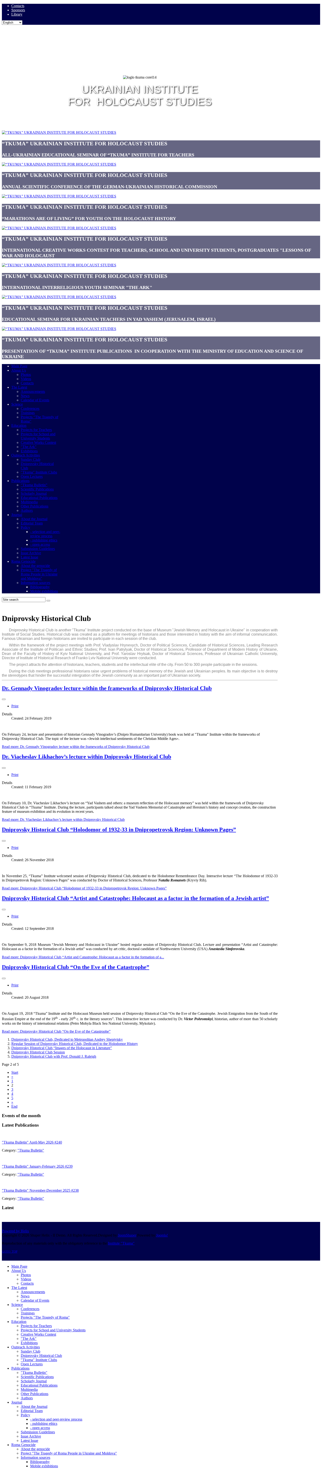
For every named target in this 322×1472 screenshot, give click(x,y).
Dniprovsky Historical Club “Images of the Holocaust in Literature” (61, 1048)
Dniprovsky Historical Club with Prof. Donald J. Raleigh (53, 1056)
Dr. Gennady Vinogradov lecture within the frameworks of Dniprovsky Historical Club (107, 688)
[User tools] (4, 699)
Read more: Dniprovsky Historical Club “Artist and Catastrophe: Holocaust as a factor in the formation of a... (83, 957)
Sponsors (18, 10)
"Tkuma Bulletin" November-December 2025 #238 (40, 1190)
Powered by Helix (15, 1231)
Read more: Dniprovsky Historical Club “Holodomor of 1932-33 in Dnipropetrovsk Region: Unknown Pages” (84, 888)
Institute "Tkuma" (121, 1243)
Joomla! (162, 1235)
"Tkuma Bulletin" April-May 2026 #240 (32, 1142)
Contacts (17, 6)
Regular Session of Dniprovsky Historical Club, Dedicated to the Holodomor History (74, 1044)
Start (14, 1072)
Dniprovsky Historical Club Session (38, 1052)
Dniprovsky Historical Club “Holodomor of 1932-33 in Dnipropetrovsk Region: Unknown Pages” (119, 829)
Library (16, 14)
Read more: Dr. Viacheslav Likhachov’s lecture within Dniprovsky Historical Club (63, 820)
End (14, 1106)
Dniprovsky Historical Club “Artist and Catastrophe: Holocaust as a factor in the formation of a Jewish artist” (135, 898)
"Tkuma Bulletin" (30, 1150)
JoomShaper (127, 1235)
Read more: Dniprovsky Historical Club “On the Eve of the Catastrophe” (56, 1031)
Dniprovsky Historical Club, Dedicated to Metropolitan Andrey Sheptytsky (67, 1039)
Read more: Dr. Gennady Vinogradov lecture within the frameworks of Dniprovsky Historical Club (75, 747)
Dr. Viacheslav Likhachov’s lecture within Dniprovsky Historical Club (86, 757)
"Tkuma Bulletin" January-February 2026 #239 (37, 1166)
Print (14, 706)
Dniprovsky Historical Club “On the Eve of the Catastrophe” (75, 967)
